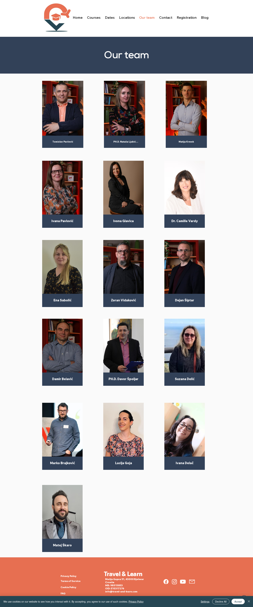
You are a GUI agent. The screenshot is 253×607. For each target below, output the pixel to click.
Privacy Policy (136, 601)
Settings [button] (205, 601)
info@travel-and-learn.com (121, 591)
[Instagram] (174, 581)
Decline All (220, 601)
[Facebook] (166, 581)
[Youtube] (183, 581)
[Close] (249, 601)
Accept (238, 601)
